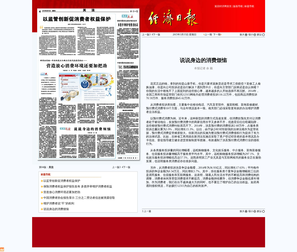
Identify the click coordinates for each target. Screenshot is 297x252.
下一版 (126, 167)
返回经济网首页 (223, 6)
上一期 (208, 34)
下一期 (216, 34)
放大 (242, 34)
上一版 (116, 167)
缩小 (250, 34)
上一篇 (146, 211)
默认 (259, 34)
